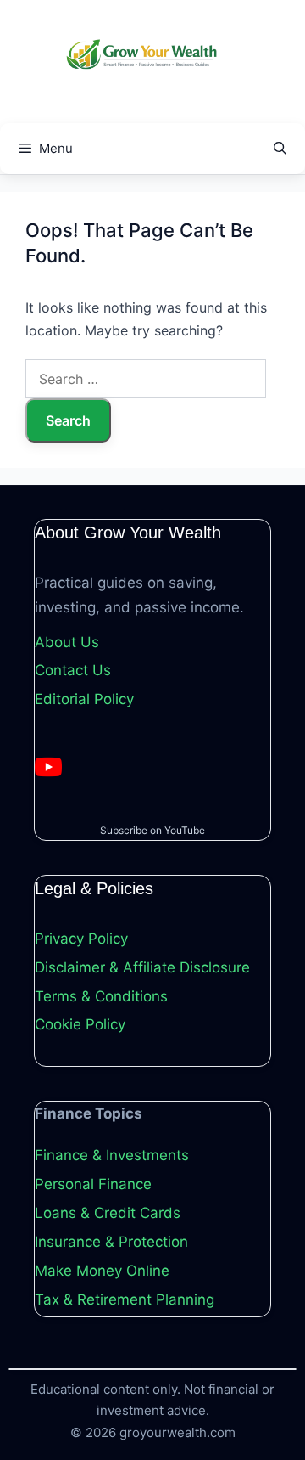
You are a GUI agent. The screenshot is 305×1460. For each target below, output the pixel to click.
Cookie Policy (80, 1024)
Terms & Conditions (101, 996)
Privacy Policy (81, 938)
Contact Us (73, 670)
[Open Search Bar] (280, 148)
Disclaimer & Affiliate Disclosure (142, 967)
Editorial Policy (84, 699)
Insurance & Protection (111, 1241)
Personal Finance (93, 1183)
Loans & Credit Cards (107, 1212)
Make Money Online (102, 1270)
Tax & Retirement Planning (124, 1299)
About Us (67, 642)
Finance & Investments (112, 1155)
